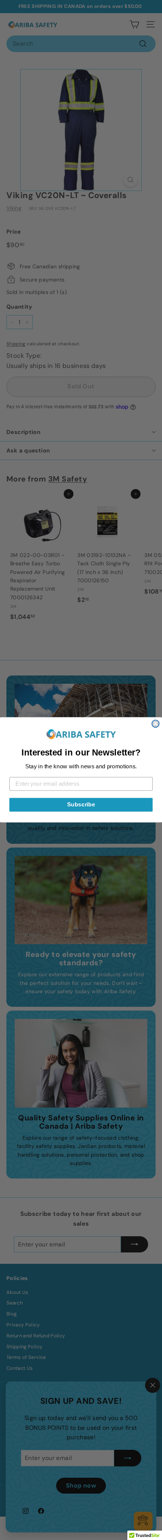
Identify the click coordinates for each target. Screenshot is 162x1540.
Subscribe (81, 805)
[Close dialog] (155, 724)
